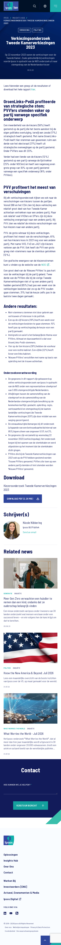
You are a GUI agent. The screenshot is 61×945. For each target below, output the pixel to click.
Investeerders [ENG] (15, 886)
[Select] (45, 6)
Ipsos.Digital (11, 899)
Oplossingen (11, 854)
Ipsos (6, 18)
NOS (43, 264)
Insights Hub (18, 18)
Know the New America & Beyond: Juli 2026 (28, 673)
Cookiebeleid (10, 931)
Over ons (8, 927)
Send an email (29, 532)
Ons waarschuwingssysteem (27, 931)
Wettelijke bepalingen (21, 927)
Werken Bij (10, 880)
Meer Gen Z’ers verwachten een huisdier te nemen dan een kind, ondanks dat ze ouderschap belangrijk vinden (28, 602)
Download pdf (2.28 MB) (20, 498)
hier (33, 89)
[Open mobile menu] (55, 6)
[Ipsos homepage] (12, 6)
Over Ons (9, 866)
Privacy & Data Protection (40, 927)
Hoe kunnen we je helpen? (18, 784)
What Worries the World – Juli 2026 (23, 733)
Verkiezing (25, 30)
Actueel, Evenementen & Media (21, 892)
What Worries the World (14, 728)
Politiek (37, 30)
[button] (34, 6)
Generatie (8, 593)
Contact (8, 872)
